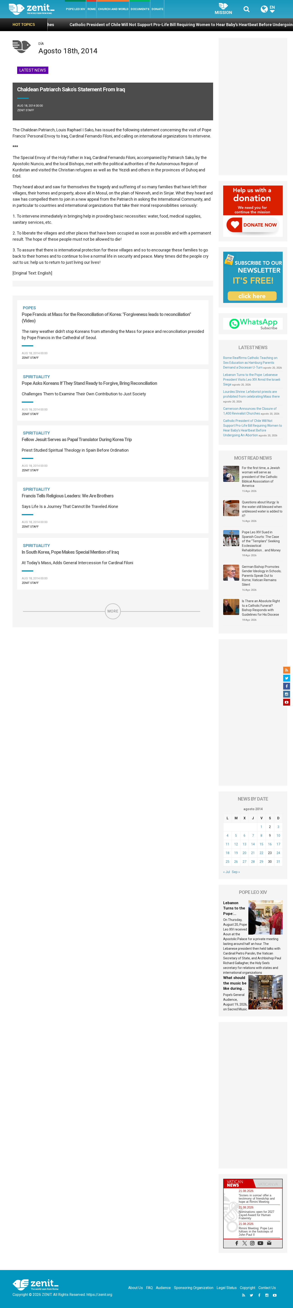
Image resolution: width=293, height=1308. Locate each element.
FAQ (149, 1288)
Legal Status (227, 1288)
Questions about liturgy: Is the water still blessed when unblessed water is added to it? (262, 509)
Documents (140, 9)
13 (244, 844)
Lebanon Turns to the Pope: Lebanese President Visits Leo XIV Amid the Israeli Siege (251, 379)
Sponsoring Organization (193, 1288)
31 (278, 861)
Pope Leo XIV (75, 9)
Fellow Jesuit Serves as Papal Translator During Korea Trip (77, 439)
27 (244, 861)
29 (261, 861)
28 (253, 861)
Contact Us (267, 1288)
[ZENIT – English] (37, 9)
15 (261, 844)
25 (227, 861)
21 (253, 853)
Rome (91, 9)
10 (278, 835)
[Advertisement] (253, 106)
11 (227, 844)
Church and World (113, 9)
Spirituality (36, 376)
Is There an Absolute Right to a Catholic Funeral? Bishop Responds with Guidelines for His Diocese (261, 607)
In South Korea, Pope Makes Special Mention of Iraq (70, 552)
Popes (29, 307)
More (112, 611)
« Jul (226, 872)
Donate (157, 9)
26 (236, 861)
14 (253, 844)
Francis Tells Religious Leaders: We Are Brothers (68, 496)
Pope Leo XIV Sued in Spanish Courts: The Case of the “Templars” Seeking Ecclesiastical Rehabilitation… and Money (261, 541)
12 (236, 844)
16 (270, 844)
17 (278, 844)
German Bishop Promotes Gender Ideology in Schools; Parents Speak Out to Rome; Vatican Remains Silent (261, 575)
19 (236, 853)
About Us (135, 1288)
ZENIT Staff (25, 110)
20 (244, 853)
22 (261, 853)
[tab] (238, 1183)
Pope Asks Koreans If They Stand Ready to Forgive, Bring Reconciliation (89, 383)
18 (227, 853)
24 (278, 853)
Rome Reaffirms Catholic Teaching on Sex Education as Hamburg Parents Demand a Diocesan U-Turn (250, 362)
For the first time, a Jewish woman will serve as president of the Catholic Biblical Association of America (261, 477)
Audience (163, 1288)
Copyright (247, 1288)
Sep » (236, 872)
